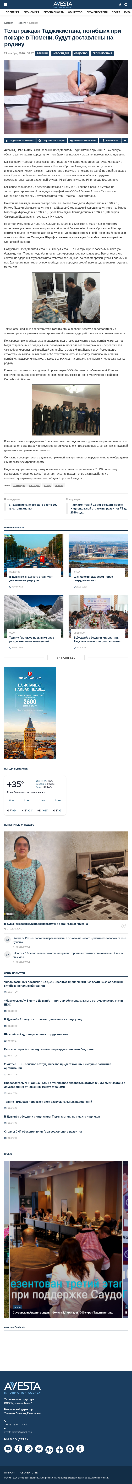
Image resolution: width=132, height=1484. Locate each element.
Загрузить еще (66, 657)
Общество (75, 12)
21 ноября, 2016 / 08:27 (19, 53)
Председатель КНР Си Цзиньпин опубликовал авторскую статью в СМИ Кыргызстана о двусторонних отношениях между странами (64, 1085)
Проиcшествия (97, 12)
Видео (17, 1307)
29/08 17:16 (12, 1074)
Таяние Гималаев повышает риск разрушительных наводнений (31, 639)
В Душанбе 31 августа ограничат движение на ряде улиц (31, 578)
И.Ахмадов (19, 485)
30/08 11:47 (12, 992)
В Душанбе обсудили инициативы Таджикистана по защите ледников (97, 639)
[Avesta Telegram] (70, 1449)
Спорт (116, 12)
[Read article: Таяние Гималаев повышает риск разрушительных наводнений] (33, 616)
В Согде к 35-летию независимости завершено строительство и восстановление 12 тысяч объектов (68, 955)
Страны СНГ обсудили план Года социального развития (43, 1131)
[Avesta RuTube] (49, 1450)
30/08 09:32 (17, 586)
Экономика (31, 12)
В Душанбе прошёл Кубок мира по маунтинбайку (45, 1312)
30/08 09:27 (81, 586)
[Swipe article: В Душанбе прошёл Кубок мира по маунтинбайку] (66, 1239)
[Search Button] (126, 4)
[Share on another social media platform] (125, 140)
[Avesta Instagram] (29, 1449)
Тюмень (59, 485)
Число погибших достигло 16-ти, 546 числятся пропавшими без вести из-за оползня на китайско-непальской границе (64, 984)
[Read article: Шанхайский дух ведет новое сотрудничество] (98, 555)
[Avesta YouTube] (8, 1449)
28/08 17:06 (12, 1093)
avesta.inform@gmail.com (18, 1432)
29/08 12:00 (12, 1137)
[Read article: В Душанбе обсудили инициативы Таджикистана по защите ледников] (98, 616)
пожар (47, 485)
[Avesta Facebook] (18, 1449)
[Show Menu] (5, 4)
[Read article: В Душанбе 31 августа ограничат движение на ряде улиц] (33, 555)
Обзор (12, 633)
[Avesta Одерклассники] (80, 1449)
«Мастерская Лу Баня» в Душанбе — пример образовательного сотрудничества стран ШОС (63, 1002)
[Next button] (125, 1239)
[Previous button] (6, 1239)
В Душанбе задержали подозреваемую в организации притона (46, 924)
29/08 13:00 (17, 647)
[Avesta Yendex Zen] (60, 1450)
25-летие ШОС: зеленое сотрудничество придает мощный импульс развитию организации (57, 1066)
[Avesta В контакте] (39, 1449)
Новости (21, 22)
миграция (34, 485)
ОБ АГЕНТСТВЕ (29, 1472)
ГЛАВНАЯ (9, 1472)
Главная (8, 22)
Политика (12, 12)
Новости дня (61, 53)
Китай (77, 572)
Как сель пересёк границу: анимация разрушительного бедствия (49, 1049)
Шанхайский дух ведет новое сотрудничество (93, 578)
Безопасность (53, 12)
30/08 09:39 (12, 1010)
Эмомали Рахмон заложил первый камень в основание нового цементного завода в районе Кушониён (69, 940)
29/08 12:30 (81, 647)
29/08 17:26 (12, 1055)
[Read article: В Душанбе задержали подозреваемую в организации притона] (66, 875)
